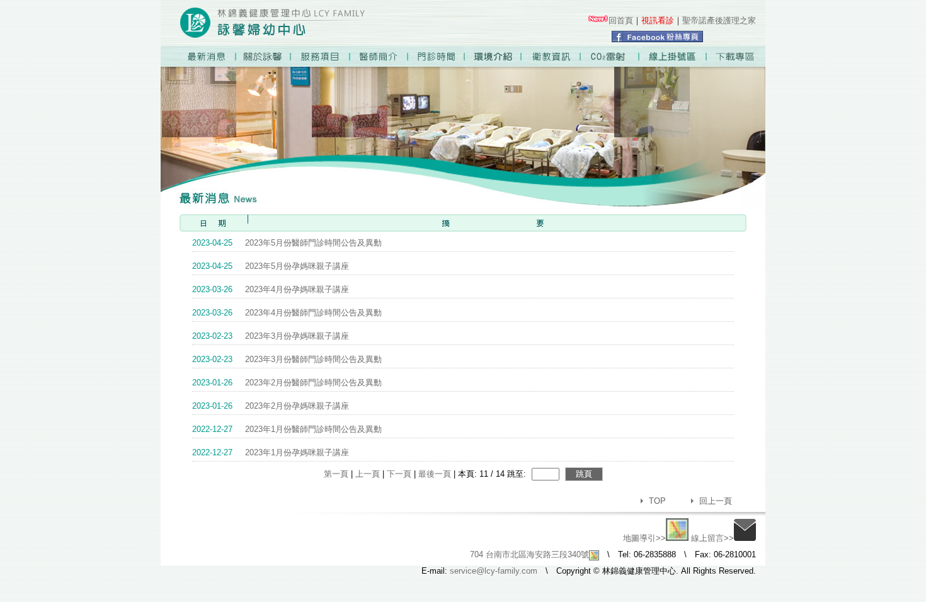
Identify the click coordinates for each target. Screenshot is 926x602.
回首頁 (621, 20)
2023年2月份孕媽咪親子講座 (270, 406)
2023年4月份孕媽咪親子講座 (270, 289)
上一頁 (367, 474)
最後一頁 (434, 474)
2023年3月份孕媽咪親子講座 (270, 336)
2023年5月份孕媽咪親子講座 (270, 266)
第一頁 (336, 474)
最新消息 (210, 56)
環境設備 (495, 56)
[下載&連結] (598, 20)
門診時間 (437, 56)
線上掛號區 (674, 56)
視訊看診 (657, 20)
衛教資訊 (553, 56)
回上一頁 (715, 501)
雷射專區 (611, 56)
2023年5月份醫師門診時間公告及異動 (287, 242)
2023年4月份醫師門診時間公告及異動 (287, 312)
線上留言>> (712, 538)
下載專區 (737, 56)
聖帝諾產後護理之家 (719, 20)
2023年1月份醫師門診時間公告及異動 (287, 429)
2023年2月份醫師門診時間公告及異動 (287, 382)
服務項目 (321, 56)
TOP (657, 501)
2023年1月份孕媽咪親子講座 (270, 452)
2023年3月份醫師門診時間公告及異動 (287, 359)
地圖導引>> (644, 538)
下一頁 (399, 474)
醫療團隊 (379, 56)
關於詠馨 (262, 56)
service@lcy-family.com (493, 571)
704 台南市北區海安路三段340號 (529, 554)
